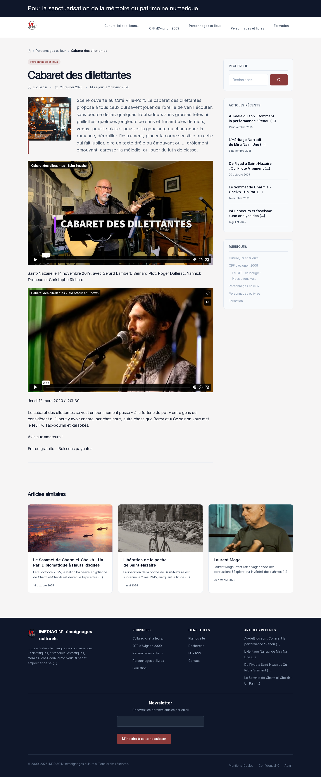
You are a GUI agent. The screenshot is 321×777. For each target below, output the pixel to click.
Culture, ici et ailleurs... (122, 26)
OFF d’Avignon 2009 (164, 28)
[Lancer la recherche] (279, 79)
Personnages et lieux (205, 26)
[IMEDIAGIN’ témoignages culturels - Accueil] (32, 27)
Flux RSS (194, 653)
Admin (289, 765)
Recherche (196, 646)
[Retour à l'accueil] (29, 50)
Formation (281, 26)
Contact (194, 660)
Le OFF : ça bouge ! (246, 273)
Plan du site (196, 638)
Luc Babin (40, 87)
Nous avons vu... (244, 278)
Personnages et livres (247, 28)
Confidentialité (269, 765)
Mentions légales (241, 765)
